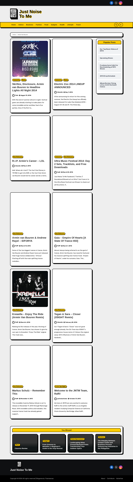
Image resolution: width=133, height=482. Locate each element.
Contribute (110, 478)
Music (17, 445)
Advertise (119, 478)
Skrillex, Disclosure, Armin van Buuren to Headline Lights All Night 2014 (28, 87)
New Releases (17, 157)
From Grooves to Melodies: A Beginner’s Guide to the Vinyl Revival (52, 446)
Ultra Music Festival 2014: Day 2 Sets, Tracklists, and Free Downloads (72, 164)
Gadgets (54, 25)
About (103, 478)
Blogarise (39, 478)
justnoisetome (62, 398)
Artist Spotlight (60, 386)
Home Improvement (77, 439)
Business (29, 25)
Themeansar (49, 478)
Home (13, 25)
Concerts (16, 80)
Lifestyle (70, 25)
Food (46, 25)
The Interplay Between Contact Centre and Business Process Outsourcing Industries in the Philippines (108, 444)
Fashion (39, 25)
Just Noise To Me (30, 13)
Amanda (60, 92)
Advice (21, 25)
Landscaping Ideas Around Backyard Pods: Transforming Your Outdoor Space (79, 445)
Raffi (58, 172)
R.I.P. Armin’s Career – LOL (28, 161)
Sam (16, 95)
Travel (78, 25)
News (23, 80)
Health (62, 25)
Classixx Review (21, 448)
